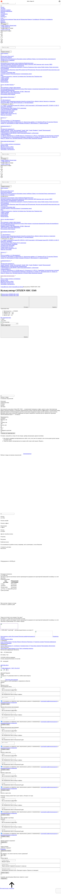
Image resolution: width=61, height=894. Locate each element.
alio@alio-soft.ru (4, 665)
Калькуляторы (19, 286)
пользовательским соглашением (9, 702)
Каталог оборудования (10, 286)
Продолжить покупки (6, 850)
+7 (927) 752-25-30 (5, 29)
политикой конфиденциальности (49, 701)
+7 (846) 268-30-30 (5, 26)
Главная (3, 286)
